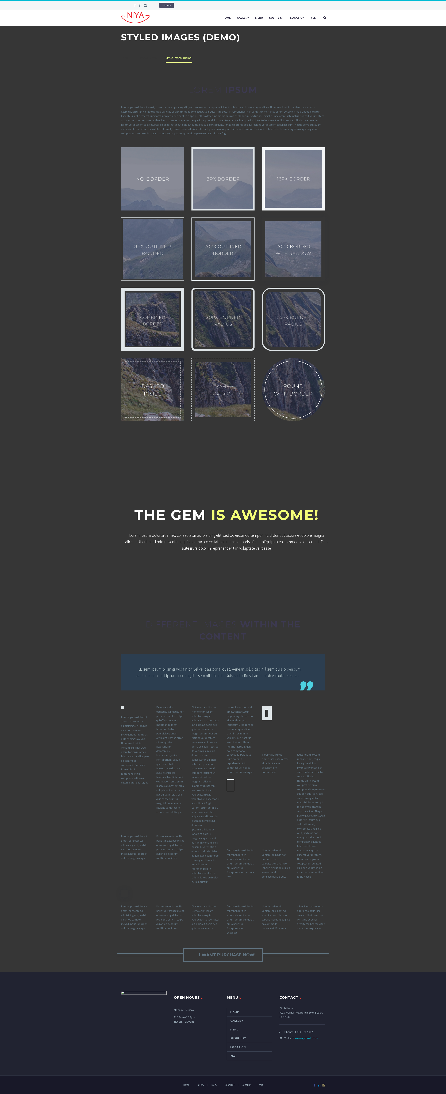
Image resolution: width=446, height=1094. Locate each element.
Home (227, 17)
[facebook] (135, 5)
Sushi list (276, 17)
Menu (259, 17)
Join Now (166, 5)
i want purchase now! (223, 954)
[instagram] (145, 5)
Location (297, 17)
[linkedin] (140, 5)
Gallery (243, 17)
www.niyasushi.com (306, 1038)
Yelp (314, 17)
